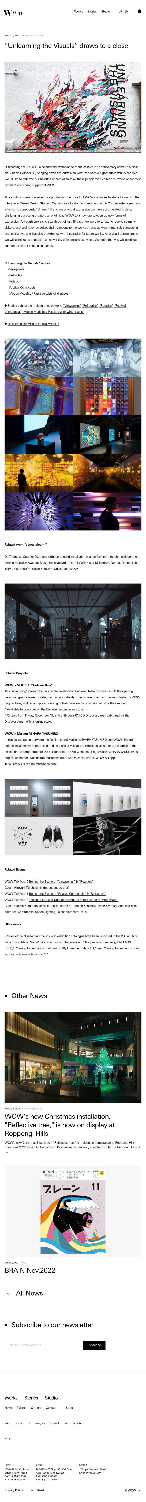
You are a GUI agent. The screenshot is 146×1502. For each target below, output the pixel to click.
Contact (51, 1408)
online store (75, 709)
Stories (92, 11)
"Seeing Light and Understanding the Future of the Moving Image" (73, 900)
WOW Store (129, 936)
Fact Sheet (36, 1490)
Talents (21, 1408)
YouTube (20, 1423)
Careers (36, 1408)
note (66, 1423)
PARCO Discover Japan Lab (94, 715)
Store (69, 1408)
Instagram (40, 1423)
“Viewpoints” (72, 305)
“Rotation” (106, 305)
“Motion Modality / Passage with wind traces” (53, 312)
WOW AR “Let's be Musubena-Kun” (32, 764)
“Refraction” (90, 305)
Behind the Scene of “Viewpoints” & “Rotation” (61, 881)
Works (78, 11)
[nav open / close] (139, 11)
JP (120, 11)
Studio (105, 11)
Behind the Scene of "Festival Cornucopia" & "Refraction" (67, 894)
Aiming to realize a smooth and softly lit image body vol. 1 (55, 948)
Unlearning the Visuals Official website (33, 324)
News (8, 1408)
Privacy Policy (14, 1490)
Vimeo (8, 1423)
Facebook (54, 1423)
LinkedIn (77, 1423)
